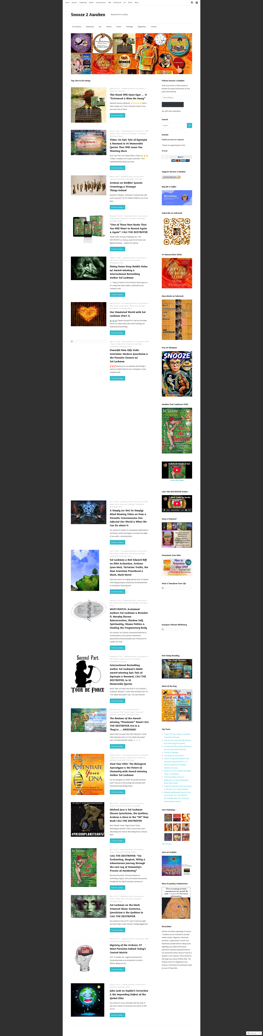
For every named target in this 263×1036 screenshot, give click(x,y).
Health (91, 2)
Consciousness (101, 2)
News (136, 2)
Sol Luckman (76, 26)
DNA (109, 2)
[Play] (164, 510)
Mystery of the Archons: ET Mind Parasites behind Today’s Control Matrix (128, 948)
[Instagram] (192, 2)
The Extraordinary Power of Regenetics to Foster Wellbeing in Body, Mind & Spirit (176, 780)
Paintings (129, 26)
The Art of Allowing (171, 752)
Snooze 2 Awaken (88, 14)
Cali (100, 26)
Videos (120, 136)
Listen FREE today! (177, 480)
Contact (154, 26)
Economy (123, 758)
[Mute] (186, 510)
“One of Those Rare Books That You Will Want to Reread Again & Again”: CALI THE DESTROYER (129, 228)
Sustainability (142, 133)
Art (125, 2)
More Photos (166, 844)
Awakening (83, 2)
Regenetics (142, 26)
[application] (177, 503)
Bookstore (90, 26)
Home (67, 2)
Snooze (108, 26)
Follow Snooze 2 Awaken (173, 80)
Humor (118, 26)
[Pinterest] (197, 2)
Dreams (74, 2)
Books (130, 2)
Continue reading (117, 115)
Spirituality (121, 91)
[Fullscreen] (189, 510)
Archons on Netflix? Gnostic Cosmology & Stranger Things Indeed (126, 186)
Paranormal (117, 2)
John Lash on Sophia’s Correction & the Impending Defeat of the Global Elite (129, 994)
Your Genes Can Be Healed (173, 755)
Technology (113, 136)
